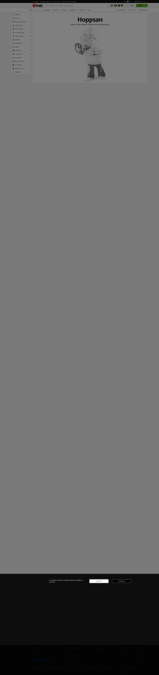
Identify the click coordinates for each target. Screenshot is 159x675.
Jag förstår (99, 581)
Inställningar (121, 581)
